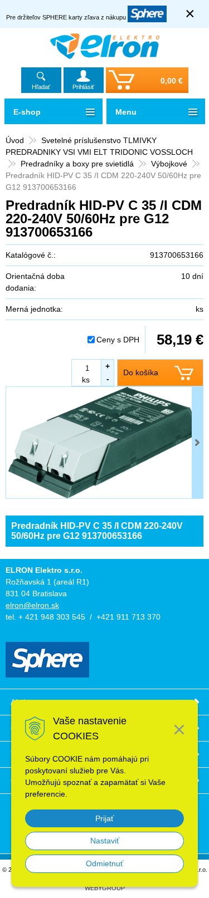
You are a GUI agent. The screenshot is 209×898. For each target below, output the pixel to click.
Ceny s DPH (117, 339)
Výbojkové (169, 163)
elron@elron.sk (32, 605)
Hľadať (41, 87)
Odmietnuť (104, 863)
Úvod (15, 140)
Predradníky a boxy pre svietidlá (77, 163)
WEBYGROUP (105, 888)
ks (86, 379)
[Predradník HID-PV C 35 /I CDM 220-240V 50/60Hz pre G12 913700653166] (104, 442)
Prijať (104, 818)
